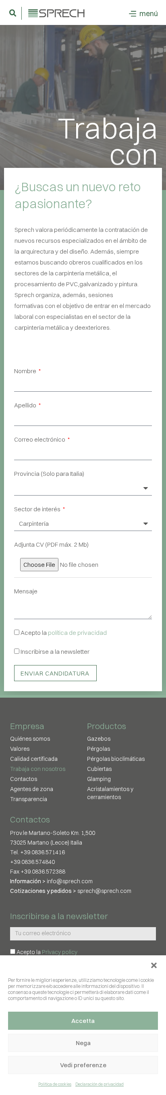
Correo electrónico (40, 439)
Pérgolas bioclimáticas (116, 758)
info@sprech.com (70, 881)
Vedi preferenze (83, 1065)
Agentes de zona (31, 789)
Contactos (23, 779)
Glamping (99, 779)
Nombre (25, 371)
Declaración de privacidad (99, 1084)
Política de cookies (54, 1084)
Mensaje (25, 591)
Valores (19, 748)
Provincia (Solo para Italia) (49, 473)
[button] (154, 965)
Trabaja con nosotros (37, 769)
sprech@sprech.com (104, 891)
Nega (83, 1043)
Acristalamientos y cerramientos (110, 793)
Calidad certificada (34, 758)
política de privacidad (77, 632)
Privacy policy (59, 952)
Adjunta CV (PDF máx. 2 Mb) (51, 544)
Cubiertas (99, 769)
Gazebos (98, 738)
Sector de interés (38, 509)
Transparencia (28, 799)
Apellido (25, 405)
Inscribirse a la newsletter (55, 651)
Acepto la (64, 632)
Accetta (83, 1021)
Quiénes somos (30, 738)
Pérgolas (98, 748)
